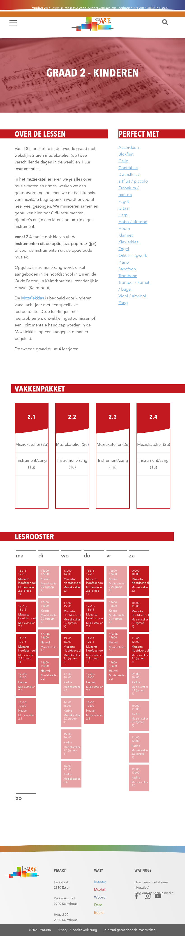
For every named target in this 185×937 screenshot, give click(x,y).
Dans (98, 905)
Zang (123, 303)
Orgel (123, 249)
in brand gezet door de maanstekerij (130, 930)
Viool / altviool (132, 296)
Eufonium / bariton (128, 191)
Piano (123, 262)
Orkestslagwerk (132, 256)
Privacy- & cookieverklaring (77, 930)
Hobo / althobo (132, 222)
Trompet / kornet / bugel (133, 286)
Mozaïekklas (32, 298)
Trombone (127, 276)
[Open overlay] (13, 22)
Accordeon (128, 148)
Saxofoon (127, 269)
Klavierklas (128, 242)
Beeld (99, 913)
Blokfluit (126, 154)
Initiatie (100, 882)
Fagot (123, 202)
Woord (100, 897)
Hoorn (124, 229)
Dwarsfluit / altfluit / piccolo (133, 178)
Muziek (100, 890)
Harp (122, 215)
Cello (123, 161)
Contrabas (128, 168)
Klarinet (125, 235)
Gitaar (124, 208)
